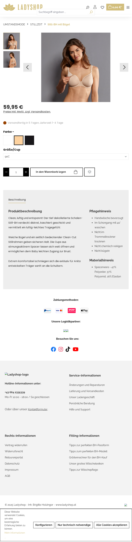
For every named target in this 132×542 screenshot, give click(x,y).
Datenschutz (12, 463)
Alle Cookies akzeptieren (111, 525)
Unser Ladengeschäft (82, 397)
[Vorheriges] (27, 67)
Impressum (11, 469)
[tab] (17, 199)
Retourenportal (14, 457)
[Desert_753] (18, 140)
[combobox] (62, 12)
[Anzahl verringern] (6, 172)
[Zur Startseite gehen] (23, 7)
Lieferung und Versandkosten (86, 391)
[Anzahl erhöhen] (26, 172)
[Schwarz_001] (29, 140)
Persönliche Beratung (82, 403)
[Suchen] (91, 12)
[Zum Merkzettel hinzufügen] (89, 172)
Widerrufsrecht (14, 451)
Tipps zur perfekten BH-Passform (89, 445)
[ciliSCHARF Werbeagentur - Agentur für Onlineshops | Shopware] (125, 504)
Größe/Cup (11, 150)
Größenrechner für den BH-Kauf (88, 457)
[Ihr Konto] (95, 7)
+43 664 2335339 (15, 392)
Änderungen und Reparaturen (87, 385)
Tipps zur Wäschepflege (83, 469)
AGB (7, 475)
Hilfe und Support (79, 409)
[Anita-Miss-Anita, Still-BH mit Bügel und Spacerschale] (75, 67)
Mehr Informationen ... (15, 535)
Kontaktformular (37, 409)
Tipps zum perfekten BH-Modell (88, 451)
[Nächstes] (124, 67)
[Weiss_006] (8, 140)
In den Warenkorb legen (51, 171)
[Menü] (128, 7)
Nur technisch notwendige (74, 525)
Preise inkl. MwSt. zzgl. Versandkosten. (27, 111)
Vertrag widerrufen (16, 445)
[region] (66, 67)
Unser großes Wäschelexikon (86, 463)
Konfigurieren (43, 525)
